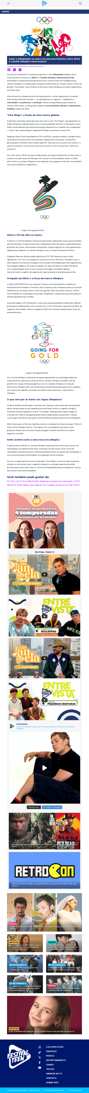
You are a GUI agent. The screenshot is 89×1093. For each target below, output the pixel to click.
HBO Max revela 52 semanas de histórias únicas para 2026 (63, 969)
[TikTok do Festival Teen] (40, 1052)
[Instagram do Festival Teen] (40, 1047)
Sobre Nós (52, 1082)
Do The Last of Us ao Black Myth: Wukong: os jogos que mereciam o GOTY (43, 481)
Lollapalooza (54, 1047)
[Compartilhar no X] (14, 69)
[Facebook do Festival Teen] (40, 1062)
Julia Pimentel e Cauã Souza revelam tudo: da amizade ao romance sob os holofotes (63, 947)
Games (5, 11)
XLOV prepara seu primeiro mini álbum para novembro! (64, 989)
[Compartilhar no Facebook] (9, 69)
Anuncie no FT (54, 1073)
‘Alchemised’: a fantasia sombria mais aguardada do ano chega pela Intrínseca (25, 988)
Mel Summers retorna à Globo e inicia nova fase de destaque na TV (42, 1031)
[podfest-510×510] (36, 520)
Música (50, 1056)
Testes (50, 1069)
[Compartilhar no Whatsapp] (20, 69)
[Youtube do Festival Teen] (40, 1067)
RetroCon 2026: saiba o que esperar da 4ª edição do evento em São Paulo (43, 485)
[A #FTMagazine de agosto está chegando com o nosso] (44, 768)
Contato (51, 1078)
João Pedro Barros (37, 66)
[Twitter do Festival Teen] (40, 1057)
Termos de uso (75, 1090)
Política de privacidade (54, 1090)
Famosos (51, 1051)
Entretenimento (56, 1060)
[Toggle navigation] (8, 3)
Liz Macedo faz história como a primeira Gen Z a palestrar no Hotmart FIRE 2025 (25, 947)
